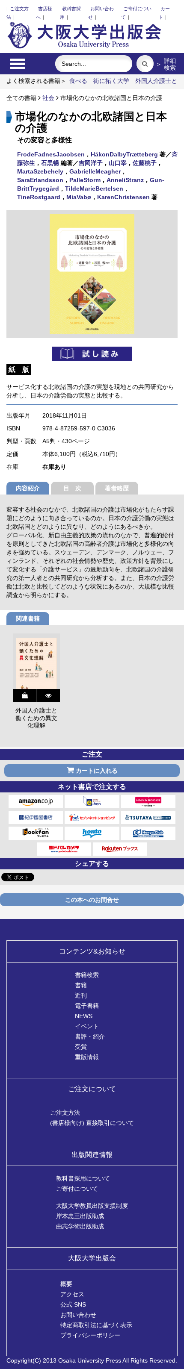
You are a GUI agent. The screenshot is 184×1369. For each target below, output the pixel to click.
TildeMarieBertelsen (94, 188)
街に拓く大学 (111, 80)
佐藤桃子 (145, 162)
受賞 (81, 1046)
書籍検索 (87, 975)
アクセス (72, 1294)
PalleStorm (85, 180)
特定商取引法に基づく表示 (96, 1325)
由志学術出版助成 (80, 1226)
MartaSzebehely (40, 171)
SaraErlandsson (40, 180)
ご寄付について (77, 1188)
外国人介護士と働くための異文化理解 (36, 718)
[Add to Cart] (24, 695)
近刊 (81, 995)
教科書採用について (83, 1178)
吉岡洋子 (91, 162)
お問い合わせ (78, 1314)
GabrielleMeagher (95, 171)
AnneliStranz (125, 180)
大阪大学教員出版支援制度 (92, 1205)
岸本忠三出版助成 (80, 1216)
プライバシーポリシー (90, 1335)
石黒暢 (50, 162)
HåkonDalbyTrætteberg (124, 154)
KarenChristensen (123, 197)
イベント (87, 1026)
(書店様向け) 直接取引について (92, 1122)
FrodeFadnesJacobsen (51, 154)
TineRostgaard (38, 197)
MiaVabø (78, 197)
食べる (78, 80)
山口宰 (118, 162)
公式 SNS (73, 1304)
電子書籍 (87, 1005)
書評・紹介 (90, 1036)
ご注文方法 (65, 1112)
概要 (66, 1284)
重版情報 (87, 1057)
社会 (48, 97)
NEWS (83, 1016)
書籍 (81, 985)
